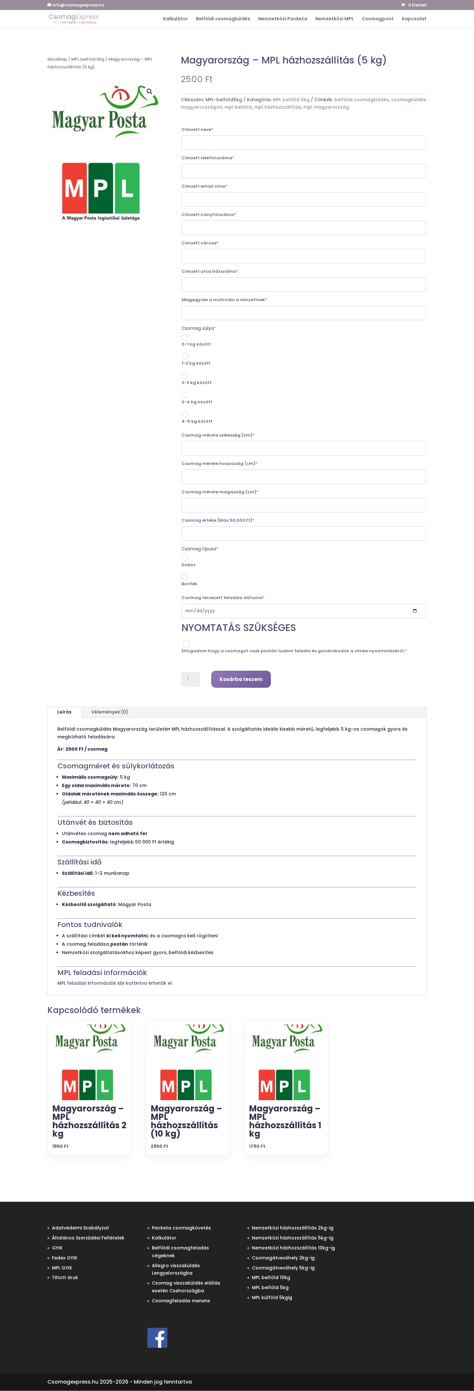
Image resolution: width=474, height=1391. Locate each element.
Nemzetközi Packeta (282, 19)
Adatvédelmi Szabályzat (80, 1228)
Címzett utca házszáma (222, 271)
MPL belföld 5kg (87, 59)
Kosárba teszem (241, 679)
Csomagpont (378, 19)
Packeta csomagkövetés (181, 1228)
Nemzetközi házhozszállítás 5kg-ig (292, 1238)
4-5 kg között (197, 421)
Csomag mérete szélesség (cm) (230, 435)
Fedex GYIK (64, 1258)
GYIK (57, 1248)
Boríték (189, 584)
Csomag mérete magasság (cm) (232, 492)
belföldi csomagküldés (361, 99)
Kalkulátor (175, 19)
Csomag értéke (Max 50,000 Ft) (230, 520)
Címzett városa (212, 243)
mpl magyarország (326, 107)
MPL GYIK (62, 1268)
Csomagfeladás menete (181, 1300)
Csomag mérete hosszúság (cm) (231, 463)
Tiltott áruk (65, 1277)
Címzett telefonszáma (220, 158)
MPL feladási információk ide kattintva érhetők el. (115, 983)
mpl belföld (238, 107)
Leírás (64, 712)
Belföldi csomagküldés (223, 19)
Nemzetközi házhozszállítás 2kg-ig (292, 1228)
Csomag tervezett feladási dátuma (235, 598)
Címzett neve (209, 129)
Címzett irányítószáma (221, 215)
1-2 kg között (196, 363)
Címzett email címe (216, 186)
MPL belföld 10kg (271, 1277)
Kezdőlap (57, 59)
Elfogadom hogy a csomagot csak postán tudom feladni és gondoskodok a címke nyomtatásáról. (304, 650)
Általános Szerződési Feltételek (88, 1238)
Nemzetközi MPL (334, 19)
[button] (149, 91)
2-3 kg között (197, 383)
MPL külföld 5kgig (272, 1297)
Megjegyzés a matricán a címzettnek (236, 300)
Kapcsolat (414, 19)
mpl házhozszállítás (277, 107)
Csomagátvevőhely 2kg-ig (283, 1258)
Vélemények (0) (109, 712)
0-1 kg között (196, 344)
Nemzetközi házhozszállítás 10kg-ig (293, 1248)
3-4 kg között (197, 402)
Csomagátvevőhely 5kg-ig (283, 1268)
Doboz (189, 565)
